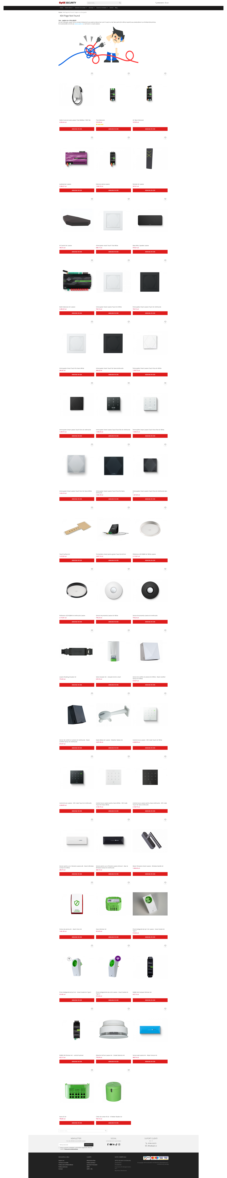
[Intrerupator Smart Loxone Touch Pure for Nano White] (76, 465)
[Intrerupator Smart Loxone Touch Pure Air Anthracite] (76, 404)
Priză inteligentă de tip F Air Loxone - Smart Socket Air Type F (149, 930)
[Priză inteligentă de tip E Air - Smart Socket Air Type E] (76, 966)
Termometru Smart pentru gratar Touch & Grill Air (111, 554)
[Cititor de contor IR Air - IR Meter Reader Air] (113, 1091)
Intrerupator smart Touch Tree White (107, 245)
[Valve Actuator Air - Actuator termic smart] (113, 651)
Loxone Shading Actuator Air (67, 677)
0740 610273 (152, 1143)
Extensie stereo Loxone (103, 184)
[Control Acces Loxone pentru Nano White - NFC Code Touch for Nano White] (113, 777)
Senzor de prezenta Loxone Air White (107, 615)
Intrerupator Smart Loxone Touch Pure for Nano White (75, 491)
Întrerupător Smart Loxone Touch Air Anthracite (147, 307)
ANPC (88, 1167)
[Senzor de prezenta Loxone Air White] (113, 590)
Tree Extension (100, 120)
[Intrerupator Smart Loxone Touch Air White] (113, 281)
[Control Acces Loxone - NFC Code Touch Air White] (150, 714)
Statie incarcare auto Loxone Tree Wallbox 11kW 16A (74, 120)
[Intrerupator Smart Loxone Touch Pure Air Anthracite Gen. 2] (150, 465)
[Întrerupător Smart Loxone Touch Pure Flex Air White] (150, 404)
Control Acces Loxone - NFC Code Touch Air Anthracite (75, 803)
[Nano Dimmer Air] (113, 903)
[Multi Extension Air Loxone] (76, 281)
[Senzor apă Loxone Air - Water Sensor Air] (150, 1030)
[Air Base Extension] (150, 94)
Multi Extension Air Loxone (67, 307)
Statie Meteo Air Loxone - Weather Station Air (109, 740)
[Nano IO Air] (76, 1091)
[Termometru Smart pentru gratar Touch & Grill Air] (113, 528)
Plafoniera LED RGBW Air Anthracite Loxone (72, 615)
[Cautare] (120, 2)
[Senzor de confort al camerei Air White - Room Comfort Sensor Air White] (150, 651)
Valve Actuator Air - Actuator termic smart (108, 677)
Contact (61, 1169)
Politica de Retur (91, 1162)
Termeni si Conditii (63, 1162)
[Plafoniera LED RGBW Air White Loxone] (150, 528)
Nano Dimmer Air (101, 929)
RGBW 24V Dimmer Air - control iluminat (71, 1055)
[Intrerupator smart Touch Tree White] (113, 220)
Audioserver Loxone (65, 184)
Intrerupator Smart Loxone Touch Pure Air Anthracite (75, 430)
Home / (61, 12)
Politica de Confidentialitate (71, 1149)
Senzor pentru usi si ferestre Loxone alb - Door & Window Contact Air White (76, 867)
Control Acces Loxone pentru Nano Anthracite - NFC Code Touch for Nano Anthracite (150, 804)
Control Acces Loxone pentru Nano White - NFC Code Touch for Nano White (111, 804)
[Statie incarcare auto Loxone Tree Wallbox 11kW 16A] (76, 94)
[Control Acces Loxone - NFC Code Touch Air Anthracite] (76, 777)
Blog (116, 8)
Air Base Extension (138, 120)
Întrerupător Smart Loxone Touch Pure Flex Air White (148, 430)
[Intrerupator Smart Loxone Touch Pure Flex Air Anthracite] (113, 404)
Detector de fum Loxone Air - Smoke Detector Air (110, 1055)
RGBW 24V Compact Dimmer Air (142, 992)
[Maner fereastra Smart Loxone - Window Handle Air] (150, 840)
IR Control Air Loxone (65, 245)
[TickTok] (116, 1144)
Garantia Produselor (92, 1164)
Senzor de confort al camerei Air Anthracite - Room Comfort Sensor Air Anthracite (74, 741)
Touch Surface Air (64, 554)
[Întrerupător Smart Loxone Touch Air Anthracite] (150, 281)
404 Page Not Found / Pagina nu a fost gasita (75, 12)
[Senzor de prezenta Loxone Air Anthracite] (150, 590)
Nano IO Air (62, 1116)
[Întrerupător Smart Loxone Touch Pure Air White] (150, 343)
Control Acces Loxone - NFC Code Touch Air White (147, 740)
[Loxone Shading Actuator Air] (76, 651)
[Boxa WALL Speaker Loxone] (150, 220)
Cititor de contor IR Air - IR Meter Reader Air (109, 1116)
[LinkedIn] (113, 1144)
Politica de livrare (63, 1167)
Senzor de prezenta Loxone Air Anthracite (145, 615)
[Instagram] (119, 1144)
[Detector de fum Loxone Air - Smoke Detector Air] (113, 1030)
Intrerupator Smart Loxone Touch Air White (109, 307)
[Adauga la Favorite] (92, 73)
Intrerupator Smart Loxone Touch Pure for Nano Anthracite (110, 492)
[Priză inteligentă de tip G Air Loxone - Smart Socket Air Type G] (113, 966)
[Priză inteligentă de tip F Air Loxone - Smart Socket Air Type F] (150, 903)
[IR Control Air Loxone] (76, 220)
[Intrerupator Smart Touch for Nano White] (76, 343)
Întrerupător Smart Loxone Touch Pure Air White (147, 368)
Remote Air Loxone (138, 184)
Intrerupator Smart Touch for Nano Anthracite (109, 368)
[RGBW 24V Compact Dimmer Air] (150, 966)
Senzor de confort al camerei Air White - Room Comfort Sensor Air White (149, 677)
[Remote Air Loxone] (150, 158)
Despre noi (61, 1160)
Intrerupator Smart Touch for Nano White (71, 368)
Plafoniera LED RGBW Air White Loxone (144, 554)
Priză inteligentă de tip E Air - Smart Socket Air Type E (75, 992)
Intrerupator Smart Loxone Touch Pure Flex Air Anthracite (113, 430)
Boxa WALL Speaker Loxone (141, 245)
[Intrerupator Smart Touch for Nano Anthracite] (113, 343)
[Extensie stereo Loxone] (113, 158)
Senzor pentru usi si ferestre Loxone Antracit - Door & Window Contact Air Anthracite (112, 867)
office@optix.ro (152, 1146)
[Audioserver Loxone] (76, 158)
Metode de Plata (91, 1160)
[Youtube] (111, 1144)
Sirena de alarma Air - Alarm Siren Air (70, 929)
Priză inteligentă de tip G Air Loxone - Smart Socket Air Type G (112, 993)
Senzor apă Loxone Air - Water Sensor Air (145, 1055)
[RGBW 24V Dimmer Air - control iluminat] (76, 1030)
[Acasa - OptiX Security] (67, 3)
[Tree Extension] (113, 94)
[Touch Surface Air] (76, 528)
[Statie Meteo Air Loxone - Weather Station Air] (113, 714)
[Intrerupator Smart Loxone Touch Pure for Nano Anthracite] (113, 465)
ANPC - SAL (90, 1169)
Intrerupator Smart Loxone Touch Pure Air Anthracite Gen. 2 (150, 492)
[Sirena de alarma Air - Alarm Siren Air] (76, 903)
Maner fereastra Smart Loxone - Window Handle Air (148, 866)
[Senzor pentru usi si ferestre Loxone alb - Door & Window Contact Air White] (76, 840)
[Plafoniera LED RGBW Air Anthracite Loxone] (76, 590)
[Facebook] (108, 1144)
